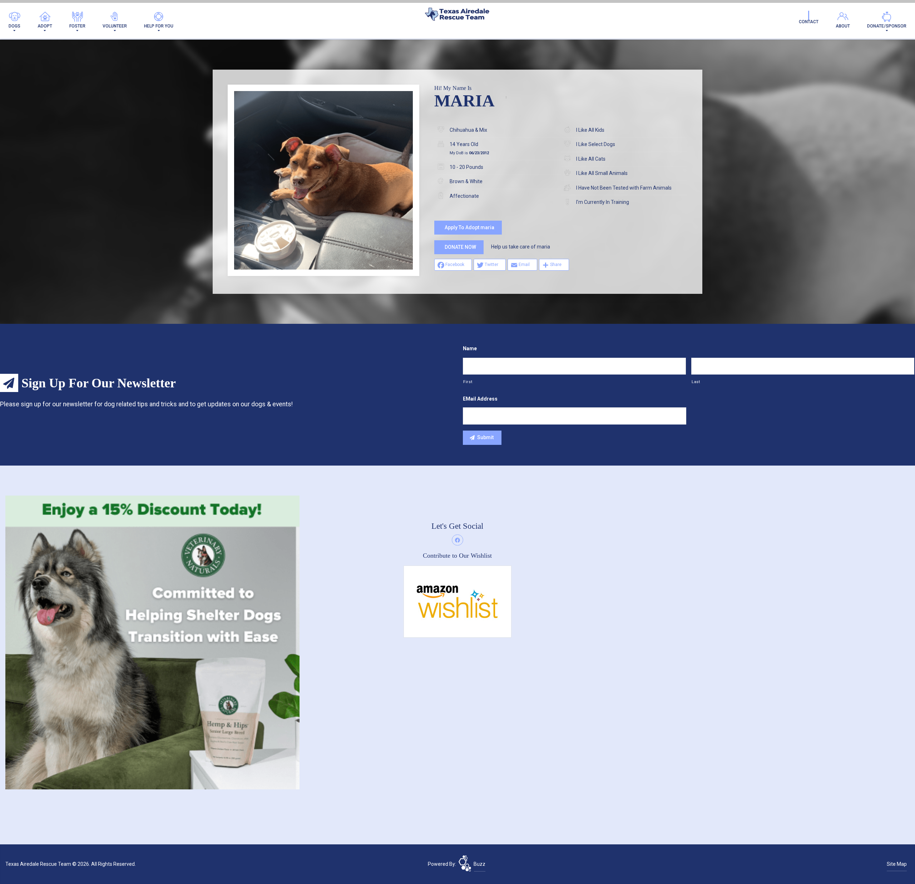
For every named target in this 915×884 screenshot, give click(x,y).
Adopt (45, 26)
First (467, 381)
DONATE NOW (460, 247)
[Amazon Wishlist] (457, 601)
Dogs (14, 26)
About (843, 26)
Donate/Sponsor (886, 26)
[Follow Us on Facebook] (457, 540)
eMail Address (480, 399)
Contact (808, 21)
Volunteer (115, 26)
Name (470, 348)
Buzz (479, 864)
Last (696, 381)
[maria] (323, 180)
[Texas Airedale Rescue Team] (457, 16)
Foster (77, 26)
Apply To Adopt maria (469, 227)
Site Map (897, 864)
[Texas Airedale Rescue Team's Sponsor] (152, 642)
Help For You (158, 26)
